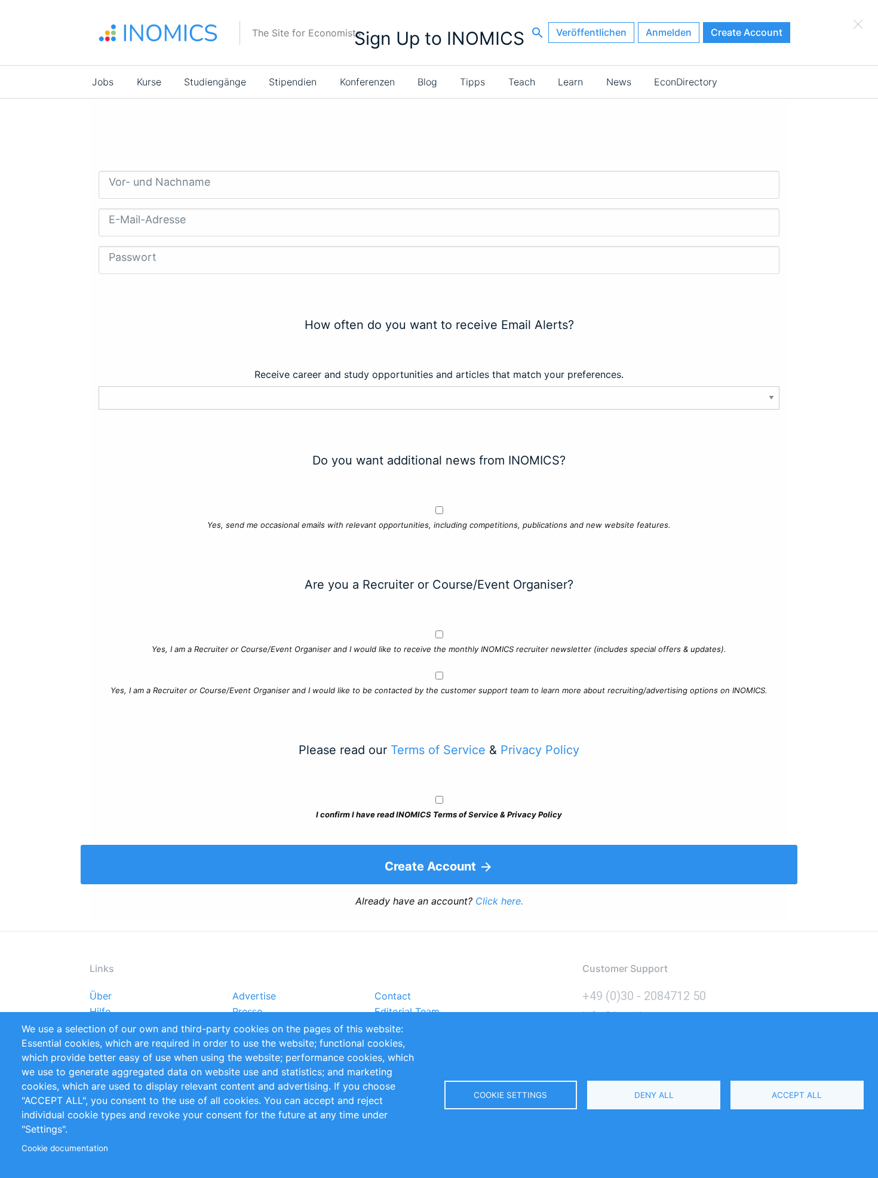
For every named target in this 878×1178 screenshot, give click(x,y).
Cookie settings (510, 1095)
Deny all (654, 1095)
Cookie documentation (65, 1148)
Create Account (746, 32)
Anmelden (669, 32)
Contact (392, 996)
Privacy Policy (540, 750)
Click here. (499, 901)
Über (101, 996)
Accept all (797, 1095)
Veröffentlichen (591, 32)
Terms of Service (438, 750)
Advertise (254, 996)
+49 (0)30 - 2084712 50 (644, 996)
